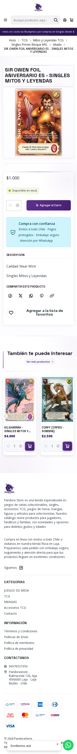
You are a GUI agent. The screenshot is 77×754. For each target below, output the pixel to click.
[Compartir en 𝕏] (20, 296)
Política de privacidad (18, 649)
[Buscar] (55, 20)
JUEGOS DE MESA (16, 590)
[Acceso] (65, 20)
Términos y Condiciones (20, 631)
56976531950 (18, 666)
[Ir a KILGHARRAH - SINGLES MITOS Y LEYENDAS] (20, 399)
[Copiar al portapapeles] (52, 296)
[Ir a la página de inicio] (38, 7)
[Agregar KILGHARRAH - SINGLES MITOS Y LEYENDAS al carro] (29, 446)
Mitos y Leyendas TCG (48, 40)
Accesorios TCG (15, 608)
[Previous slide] (4, 416)
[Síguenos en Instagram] (21, 568)
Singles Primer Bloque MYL (29, 44)
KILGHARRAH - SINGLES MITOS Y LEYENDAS (16, 429)
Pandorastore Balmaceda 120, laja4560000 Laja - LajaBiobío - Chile (23, 677)
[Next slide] (72, 416)
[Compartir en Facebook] (10, 296)
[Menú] (5, 20)
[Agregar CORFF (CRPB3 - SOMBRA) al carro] (67, 446)
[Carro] (71, 20)
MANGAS (10, 602)
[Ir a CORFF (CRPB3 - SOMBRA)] (57, 399)
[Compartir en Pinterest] (41, 296)
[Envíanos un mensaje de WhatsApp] (68, 745)
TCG (25, 40)
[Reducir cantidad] (10, 205)
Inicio (12, 40)
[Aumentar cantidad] (17, 205)
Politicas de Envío (16, 637)
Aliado (57, 44)
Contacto (10, 613)
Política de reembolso (19, 643)
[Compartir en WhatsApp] (31, 296)
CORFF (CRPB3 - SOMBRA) (53, 429)
